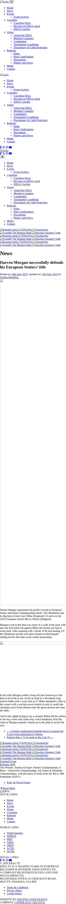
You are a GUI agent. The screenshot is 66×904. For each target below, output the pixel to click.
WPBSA (11, 836)
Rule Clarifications (24, 56)
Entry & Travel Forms (18, 782)
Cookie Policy (14, 893)
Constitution (20, 41)
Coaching (12, 20)
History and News (23, 62)
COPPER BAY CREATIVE (29, 902)
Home (10, 7)
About (10, 32)
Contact (11, 68)
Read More (8, 788)
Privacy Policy (14, 890)
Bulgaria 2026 (7, 764)
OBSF (10, 845)
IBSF (10, 839)
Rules (17, 53)
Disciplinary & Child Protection (30, 47)
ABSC (10, 842)
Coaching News (22, 23)
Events (10, 13)
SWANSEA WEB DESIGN (32, 899)
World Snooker (15, 833)
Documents (20, 59)
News (10, 10)
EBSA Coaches (22, 29)
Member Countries (24, 38)
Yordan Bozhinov (9, 277)
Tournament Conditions (26, 44)
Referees (11, 50)
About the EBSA (23, 35)
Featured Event (8, 761)
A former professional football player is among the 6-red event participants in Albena (35, 733)
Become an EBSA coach (27, 26)
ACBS (10, 848)
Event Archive (21, 16)
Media (10, 65)
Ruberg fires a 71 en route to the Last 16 (30, 737)
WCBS (11, 851)
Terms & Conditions (17, 887)
